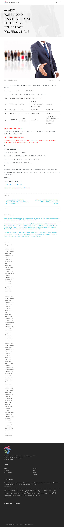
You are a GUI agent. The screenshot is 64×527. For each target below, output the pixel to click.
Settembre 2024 (9, 277)
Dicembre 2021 (9, 343)
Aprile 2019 (8, 402)
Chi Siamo (6, 470)
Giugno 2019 (8, 398)
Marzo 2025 (8, 265)
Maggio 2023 (8, 310)
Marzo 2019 (8, 404)
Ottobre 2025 (8, 253)
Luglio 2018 (8, 420)
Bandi (34, 470)
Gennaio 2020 (9, 386)
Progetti (35, 468)
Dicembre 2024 (9, 271)
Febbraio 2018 (9, 429)
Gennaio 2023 (9, 318)
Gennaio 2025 (9, 269)
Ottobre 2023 (8, 300)
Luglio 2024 (8, 281)
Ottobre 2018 (8, 414)
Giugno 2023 (8, 308)
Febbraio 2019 (9, 406)
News (34, 472)
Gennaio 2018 (9, 431)
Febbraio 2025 (9, 267)
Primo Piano (8, 195)
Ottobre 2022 (8, 324)
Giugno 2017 (8, 435)
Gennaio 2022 (9, 341)
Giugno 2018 (8, 423)
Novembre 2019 (9, 390)
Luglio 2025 (8, 259)
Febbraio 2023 (9, 316)
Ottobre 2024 (8, 275)
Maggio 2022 (8, 333)
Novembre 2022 (9, 322)
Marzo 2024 (8, 290)
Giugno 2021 (8, 355)
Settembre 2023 (9, 302)
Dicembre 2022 (9, 320)
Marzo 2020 (8, 384)
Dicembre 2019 (9, 388)
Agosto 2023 (8, 304)
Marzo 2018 (8, 427)
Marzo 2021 (8, 361)
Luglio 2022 (8, 329)
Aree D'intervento (8, 472)
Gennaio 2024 (9, 294)
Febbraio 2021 (9, 363)
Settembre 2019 (9, 394)
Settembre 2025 (9, 255)
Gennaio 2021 (8, 365)
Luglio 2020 (8, 376)
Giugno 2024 (8, 284)
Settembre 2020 (9, 371)
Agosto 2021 (8, 351)
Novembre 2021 (9, 345)
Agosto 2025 (8, 257)
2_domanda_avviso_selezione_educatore (17, 188)
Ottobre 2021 (8, 347)
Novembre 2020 (9, 369)
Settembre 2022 (9, 326)
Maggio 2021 (8, 357)
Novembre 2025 (9, 251)
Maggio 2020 (8, 380)
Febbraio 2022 (9, 339)
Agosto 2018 (8, 418)
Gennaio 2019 (8, 408)
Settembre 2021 (9, 349)
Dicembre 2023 (9, 296)
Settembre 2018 (9, 416)
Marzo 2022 (8, 337)
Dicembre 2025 (9, 249)
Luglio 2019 (8, 396)
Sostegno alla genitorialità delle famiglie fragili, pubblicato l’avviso (46, 201)
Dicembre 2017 (9, 433)
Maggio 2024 (8, 286)
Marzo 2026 (8, 247)
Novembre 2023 (9, 298)
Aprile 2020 (8, 382)
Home (5, 468)
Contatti (35, 474)
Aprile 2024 (8, 288)
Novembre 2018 (9, 412)
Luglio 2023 (8, 306)
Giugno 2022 (8, 331)
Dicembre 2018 (9, 410)
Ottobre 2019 (8, 392)
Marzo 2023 (8, 314)
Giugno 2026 (8, 245)
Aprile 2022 (8, 335)
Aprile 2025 (8, 263)
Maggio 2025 (8, 261)
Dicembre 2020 (9, 367)
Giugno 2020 (8, 378)
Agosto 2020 (8, 373)
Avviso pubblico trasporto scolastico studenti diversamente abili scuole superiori (17, 201)
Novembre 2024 (9, 273)
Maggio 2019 (8, 400)
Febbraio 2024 (9, 292)
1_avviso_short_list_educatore (13, 184)
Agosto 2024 (8, 279)
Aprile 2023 (8, 312)
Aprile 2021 (8, 359)
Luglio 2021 (8, 353)
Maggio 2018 (8, 425)
